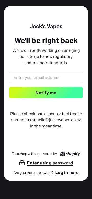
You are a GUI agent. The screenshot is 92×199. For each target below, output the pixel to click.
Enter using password (50, 162)
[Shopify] (69, 153)
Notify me (46, 92)
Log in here (67, 172)
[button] (46, 162)
